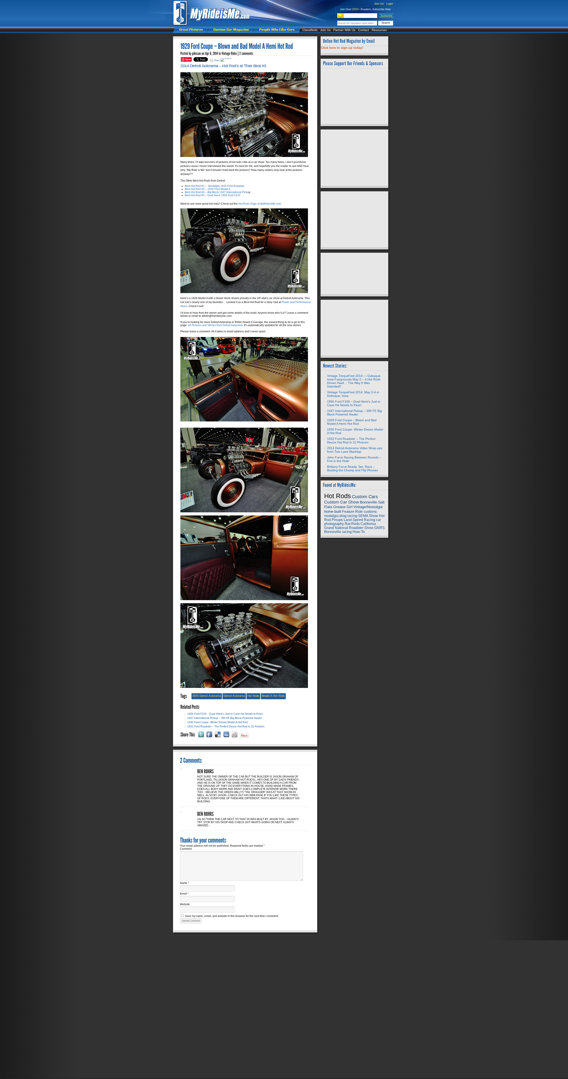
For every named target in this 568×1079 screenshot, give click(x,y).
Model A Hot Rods (273, 695)
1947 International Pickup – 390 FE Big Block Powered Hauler (224, 718)
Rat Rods (352, 524)
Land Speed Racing (359, 520)
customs (370, 511)
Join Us (325, 30)
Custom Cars (365, 496)
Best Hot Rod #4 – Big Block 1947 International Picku (217, 192)
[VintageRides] (229, 53)
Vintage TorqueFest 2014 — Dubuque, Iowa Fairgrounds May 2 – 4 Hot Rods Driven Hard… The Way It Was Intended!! (354, 381)
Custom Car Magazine (231, 29)
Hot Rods (253, 695)
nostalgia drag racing (340, 516)
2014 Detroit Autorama (206, 695)
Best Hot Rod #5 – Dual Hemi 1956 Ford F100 (212, 195)
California (368, 524)
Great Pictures (191, 29)
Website (185, 904)
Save (188, 59)
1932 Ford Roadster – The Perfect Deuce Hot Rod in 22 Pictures (225, 726)
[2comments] (246, 53)
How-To (359, 532)
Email (184, 893)
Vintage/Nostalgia (368, 507)
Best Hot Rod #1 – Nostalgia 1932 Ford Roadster (215, 186)
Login (389, 3)
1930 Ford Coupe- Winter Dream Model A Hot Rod (217, 722)
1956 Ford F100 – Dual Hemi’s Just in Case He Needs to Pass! (225, 713)
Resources (379, 30)
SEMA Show (368, 516)
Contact (363, 30)
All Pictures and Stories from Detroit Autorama (215, 325)
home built (332, 511)
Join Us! (379, 3)
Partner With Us (344, 30)
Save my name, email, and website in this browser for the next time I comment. (232, 916)
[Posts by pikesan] (196, 53)
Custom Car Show (341, 502)
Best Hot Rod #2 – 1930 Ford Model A (207, 189)
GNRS (379, 528)
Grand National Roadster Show (348, 528)
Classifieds (310, 30)
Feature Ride (352, 511)
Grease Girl (343, 507)
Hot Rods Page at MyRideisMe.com (259, 203)
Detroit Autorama (234, 695)
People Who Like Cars (277, 29)
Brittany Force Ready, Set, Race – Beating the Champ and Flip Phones (352, 468)
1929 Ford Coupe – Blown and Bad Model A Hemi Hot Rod (352, 421)
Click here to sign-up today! (342, 47)
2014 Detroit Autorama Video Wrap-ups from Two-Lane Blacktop (354, 449)
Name (184, 883)
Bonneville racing (338, 532)
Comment (186, 848)
